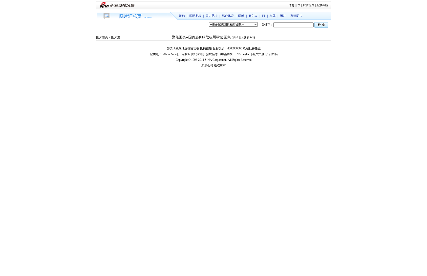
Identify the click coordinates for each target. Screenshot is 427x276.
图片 (283, 16)
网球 (241, 16)
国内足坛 (211, 16)
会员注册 (258, 54)
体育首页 (294, 5)
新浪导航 (322, 5)
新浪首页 (308, 5)
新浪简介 (155, 54)
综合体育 (228, 16)
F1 (263, 16)
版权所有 (220, 65)
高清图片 (296, 16)
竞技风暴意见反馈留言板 (183, 48)
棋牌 (273, 16)
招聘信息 (212, 54)
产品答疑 (272, 54)
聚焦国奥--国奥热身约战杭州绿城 (197, 37)
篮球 (182, 16)
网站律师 (226, 54)
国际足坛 (195, 16)
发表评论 (249, 37)
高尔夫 (253, 16)
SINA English (242, 54)
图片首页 (102, 37)
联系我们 (198, 54)
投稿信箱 (206, 48)
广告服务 (184, 54)
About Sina (169, 54)
